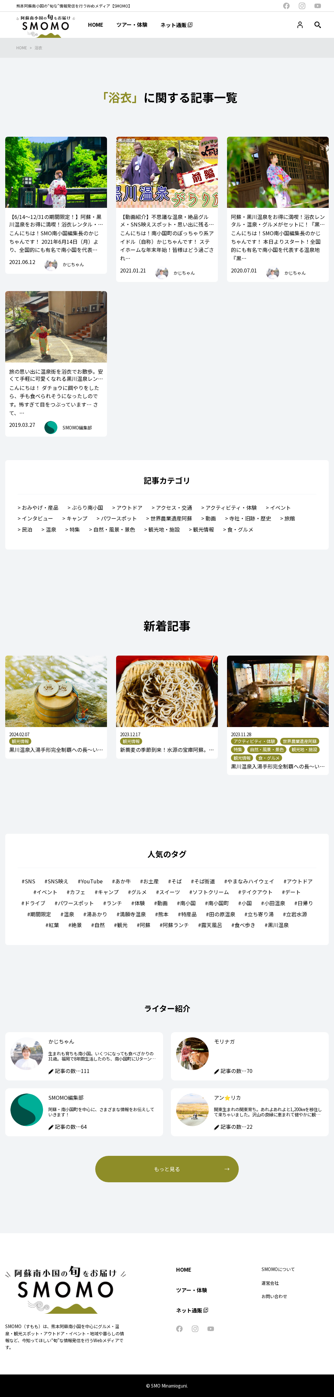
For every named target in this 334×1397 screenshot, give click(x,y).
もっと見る (167, 1169)
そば (176, 881)
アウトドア (129, 507)
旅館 (289, 518)
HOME (21, 47)
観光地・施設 (164, 529)
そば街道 (204, 881)
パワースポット (119, 518)
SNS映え (58, 881)
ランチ (114, 903)
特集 (74, 529)
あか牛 (123, 881)
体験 (139, 903)
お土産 (151, 881)
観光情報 (203, 529)
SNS (30, 881)
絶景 (76, 925)
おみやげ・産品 (40, 507)
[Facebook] (286, 6)
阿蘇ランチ (176, 925)
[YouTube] (317, 6)
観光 (122, 925)
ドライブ (34, 903)
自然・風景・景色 (114, 529)
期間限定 (40, 914)
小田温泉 (274, 903)
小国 (246, 903)
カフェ (77, 892)
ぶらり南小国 (87, 507)
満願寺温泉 (133, 914)
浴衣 (38, 47)
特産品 (189, 914)
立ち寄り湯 (261, 914)
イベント (280, 507)
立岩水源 (296, 914)
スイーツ (169, 892)
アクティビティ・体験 (231, 507)
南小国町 (218, 903)
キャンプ (77, 518)
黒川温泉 (278, 925)
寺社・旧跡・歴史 (250, 518)
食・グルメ (240, 529)
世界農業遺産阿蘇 (171, 518)
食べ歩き (245, 925)
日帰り (305, 903)
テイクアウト (257, 892)
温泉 (51, 529)
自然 (99, 925)
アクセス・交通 (174, 507)
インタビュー (37, 518)
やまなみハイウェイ (250, 881)
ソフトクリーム (210, 892)
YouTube (92, 881)
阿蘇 (145, 925)
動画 (210, 518)
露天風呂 (211, 925)
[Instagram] (302, 6)
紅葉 (54, 925)
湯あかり (96, 914)
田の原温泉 (222, 914)
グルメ (139, 892)
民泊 (27, 529)
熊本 (163, 914)
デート (293, 892)
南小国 (188, 903)
